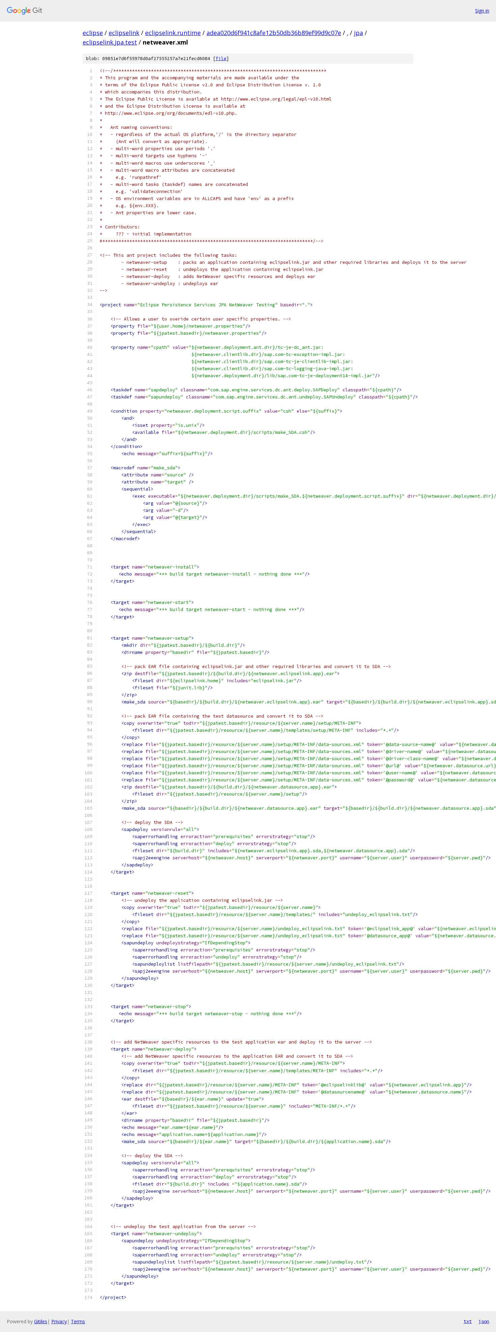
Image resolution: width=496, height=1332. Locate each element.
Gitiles (40, 1321)
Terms (78, 1321)
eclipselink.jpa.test (110, 42)
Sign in (482, 10)
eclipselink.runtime (173, 33)
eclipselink (124, 33)
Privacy (59, 1321)
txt (468, 1321)
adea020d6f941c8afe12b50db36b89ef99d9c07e (273, 33)
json (483, 1321)
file (221, 58)
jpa (358, 33)
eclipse (93, 33)
